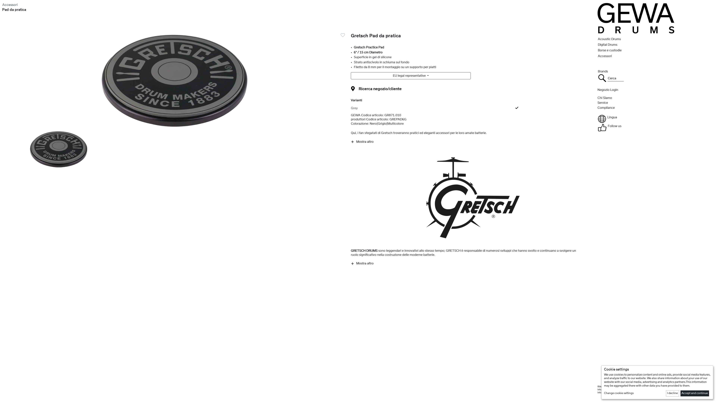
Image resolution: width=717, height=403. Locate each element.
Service (603, 102)
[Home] (636, 18)
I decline (672, 393)
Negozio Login (608, 89)
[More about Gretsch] (473, 197)
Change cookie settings (619, 393)
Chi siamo (605, 97)
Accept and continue (695, 393)
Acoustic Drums (609, 39)
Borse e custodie (610, 50)
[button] (656, 118)
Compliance (606, 107)
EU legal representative (409, 75)
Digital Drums (607, 44)
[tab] (473, 108)
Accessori (10, 5)
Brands (603, 71)
